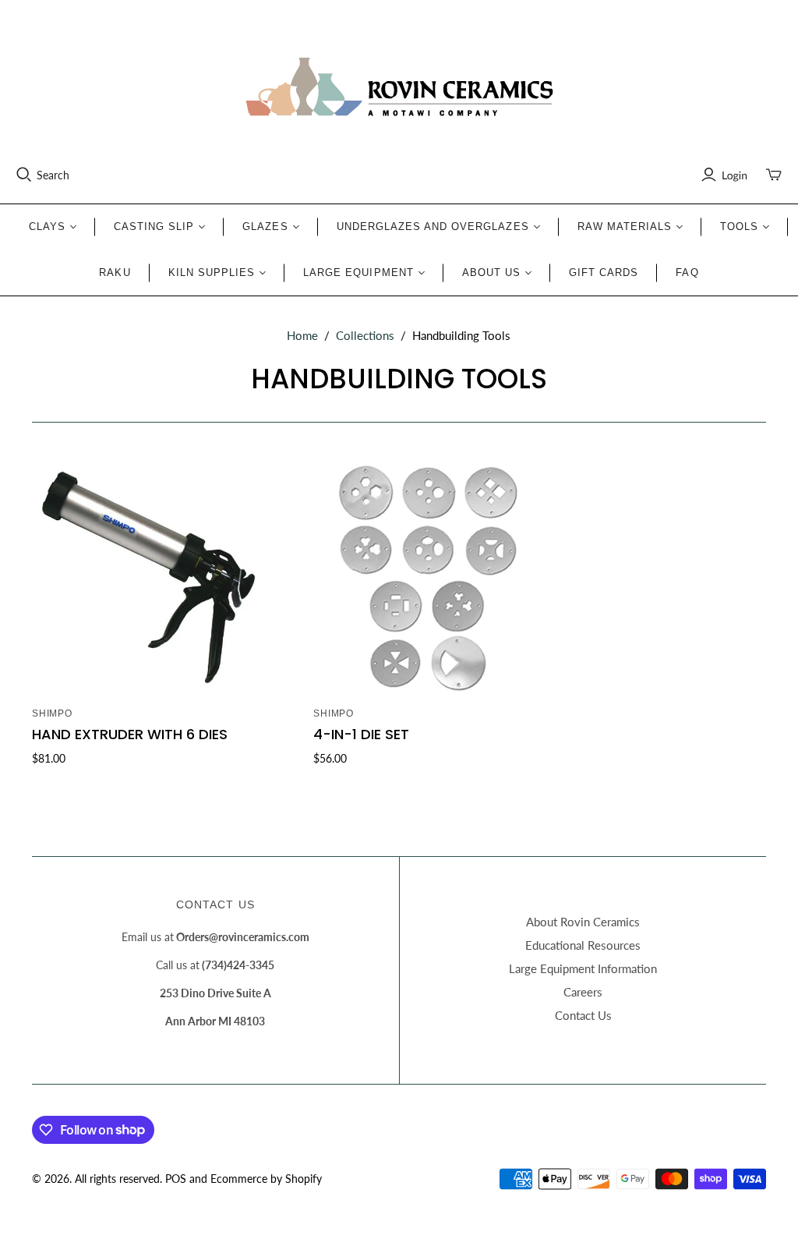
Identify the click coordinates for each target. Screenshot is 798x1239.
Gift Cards (603, 272)
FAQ (687, 272)
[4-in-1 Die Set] (429, 578)
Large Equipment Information (583, 968)
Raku (114, 272)
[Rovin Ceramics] (399, 87)
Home (302, 335)
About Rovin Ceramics (583, 922)
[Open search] (24, 174)
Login (734, 175)
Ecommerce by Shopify (266, 1178)
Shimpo (52, 713)
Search (53, 175)
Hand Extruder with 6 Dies (130, 734)
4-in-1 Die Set (361, 734)
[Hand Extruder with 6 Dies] (148, 578)
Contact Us (583, 1015)
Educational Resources (583, 945)
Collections (365, 335)
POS (175, 1178)
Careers (582, 992)
